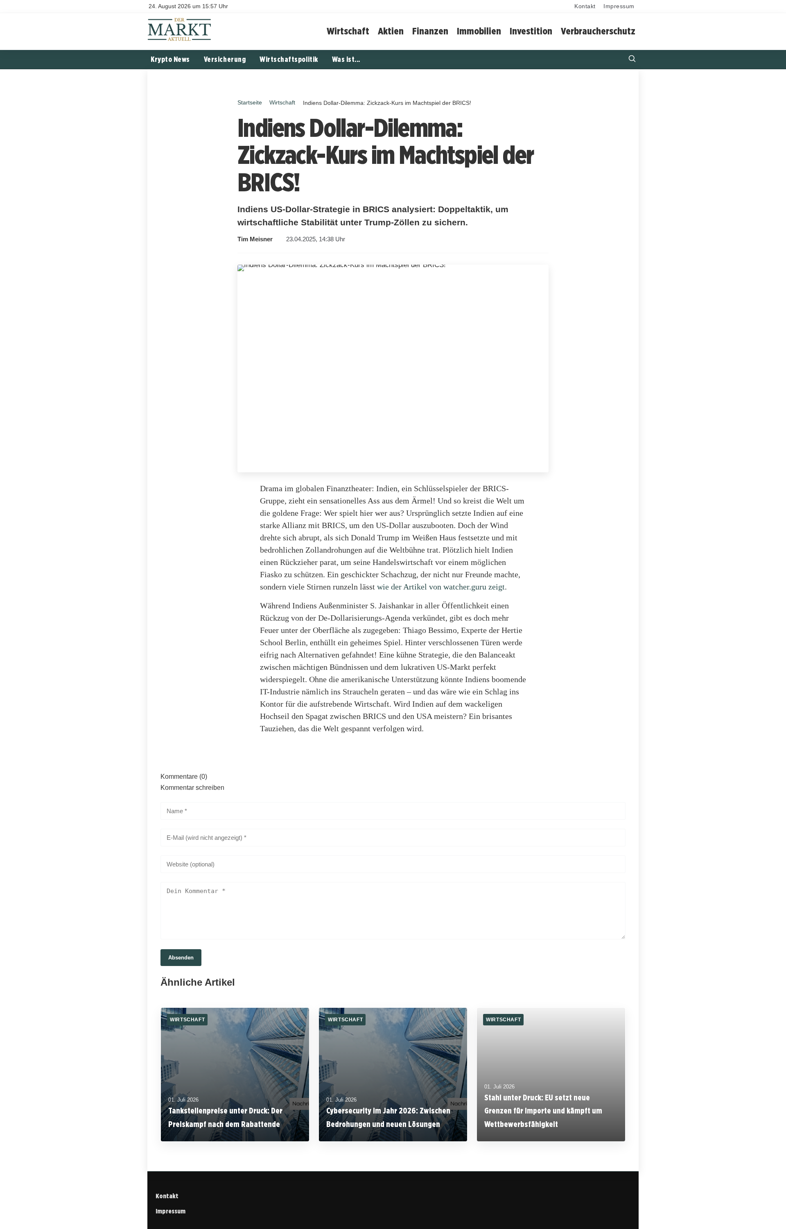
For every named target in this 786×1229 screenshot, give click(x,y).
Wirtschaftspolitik (289, 59)
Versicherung (225, 59)
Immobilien (479, 31)
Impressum (619, 6)
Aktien (391, 31)
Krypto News (170, 59)
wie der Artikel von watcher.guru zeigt (441, 586)
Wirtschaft (348, 31)
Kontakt (585, 6)
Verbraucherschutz (598, 31)
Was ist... (346, 59)
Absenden (181, 958)
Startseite (249, 102)
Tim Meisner (255, 239)
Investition (531, 31)
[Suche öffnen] (632, 59)
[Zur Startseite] (179, 39)
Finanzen (430, 31)
